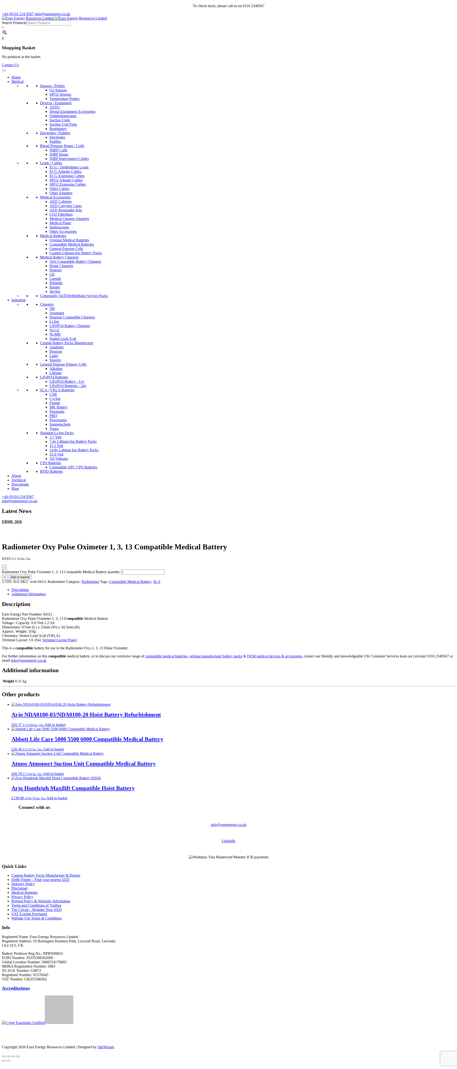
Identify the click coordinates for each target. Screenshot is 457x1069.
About (16, 476)
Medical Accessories (55, 197)
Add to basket (20, 577)
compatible (154, 656)
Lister (54, 356)
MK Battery (59, 407)
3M (52, 309)
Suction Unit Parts (63, 124)
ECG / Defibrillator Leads (69, 167)
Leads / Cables (51, 163)
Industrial (18, 300)
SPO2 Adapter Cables (66, 180)
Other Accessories (63, 231)
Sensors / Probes (52, 86)
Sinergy (55, 360)
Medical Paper (60, 223)
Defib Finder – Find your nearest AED (40, 880)
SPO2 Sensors (60, 94)
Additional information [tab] (28, 594)
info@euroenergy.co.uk (28, 660)
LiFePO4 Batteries (54, 377)
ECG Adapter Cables (65, 171)
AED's (55, 107)
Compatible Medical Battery (130, 582)
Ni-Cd (54, 330)
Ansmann (57, 313)
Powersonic (58, 420)
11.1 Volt (56, 446)
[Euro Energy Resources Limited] (54, 18)
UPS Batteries (50, 463)
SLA (156, 582)
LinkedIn (228, 841)
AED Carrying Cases (66, 206)
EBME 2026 (12, 522)
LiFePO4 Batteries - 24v (68, 386)
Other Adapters (61, 193)
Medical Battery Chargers (59, 257)
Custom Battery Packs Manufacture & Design (45, 875)
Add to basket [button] (55, 725)
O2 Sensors (58, 90)
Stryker (55, 291)
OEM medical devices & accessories (274, 656)
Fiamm (55, 403)
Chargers (47, 304)
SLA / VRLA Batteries (57, 390)
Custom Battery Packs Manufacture (66, 343)
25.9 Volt (56, 454)
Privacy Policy (22, 897)
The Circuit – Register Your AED (36, 910)
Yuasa (54, 429)
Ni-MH (55, 334)
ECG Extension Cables (67, 176)
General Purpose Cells (66, 249)
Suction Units (60, 120)
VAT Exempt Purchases (29, 914)
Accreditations (16, 988)
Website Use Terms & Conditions (36, 918)
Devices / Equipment (55, 103)
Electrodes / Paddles (55, 133)
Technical (18, 480)
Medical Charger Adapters (69, 219)
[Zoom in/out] (4, 1056)
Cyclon (55, 399)
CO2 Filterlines (61, 214)
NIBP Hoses (59, 154)
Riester (55, 287)
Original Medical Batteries (69, 240)
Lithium (55, 373)
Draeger (56, 270)
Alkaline (56, 369)
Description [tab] (20, 590)
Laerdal (55, 279)
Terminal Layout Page (58, 640)
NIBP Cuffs (58, 150)
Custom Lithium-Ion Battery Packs (76, 253)
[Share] (13, 1056)
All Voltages (59, 459)
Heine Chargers (61, 266)
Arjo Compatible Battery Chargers (75, 261)
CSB (53, 394)
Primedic (56, 283)
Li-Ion (54, 321)
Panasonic (57, 411)
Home (16, 77)
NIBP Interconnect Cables (69, 159)
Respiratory (58, 129)
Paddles (55, 141)
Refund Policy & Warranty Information (40, 901)
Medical (17, 82)
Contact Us (10, 65)
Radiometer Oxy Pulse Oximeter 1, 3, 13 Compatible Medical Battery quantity (61, 572)
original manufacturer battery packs (215, 656)
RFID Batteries (51, 471)
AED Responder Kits (66, 210)
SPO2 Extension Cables (68, 184)
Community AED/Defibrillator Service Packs (74, 296)
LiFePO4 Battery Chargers (70, 326)
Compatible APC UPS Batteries (73, 467)
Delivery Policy (23, 884)
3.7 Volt (55, 437)
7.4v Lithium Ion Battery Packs (73, 441)
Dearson (56, 351)
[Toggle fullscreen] (8, 1056)
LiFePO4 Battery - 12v (67, 381)
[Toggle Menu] (4, 70)
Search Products (14, 23)
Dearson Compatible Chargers (72, 317)
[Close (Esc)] (18, 1056)
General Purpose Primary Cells (63, 364)
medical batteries (175, 656)
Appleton (57, 347)
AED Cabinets (61, 201)
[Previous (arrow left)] (4, 1060)
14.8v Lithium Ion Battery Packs (74, 450)
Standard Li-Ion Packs (57, 433)
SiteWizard (106, 1047)
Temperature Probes (64, 99)
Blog (15, 489)
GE (52, 274)
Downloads (20, 484)
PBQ (53, 416)
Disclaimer (19, 888)
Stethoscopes (59, 227)
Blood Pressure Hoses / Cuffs (62, 146)
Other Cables (59, 189)
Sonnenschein (60, 424)
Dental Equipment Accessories (72, 111)
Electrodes (57, 137)
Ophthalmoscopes (63, 116)
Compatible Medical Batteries (72, 244)
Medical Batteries (53, 236)
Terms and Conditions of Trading (36, 905)
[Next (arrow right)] (8, 1060)
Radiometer (90, 582)
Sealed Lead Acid (63, 339)
